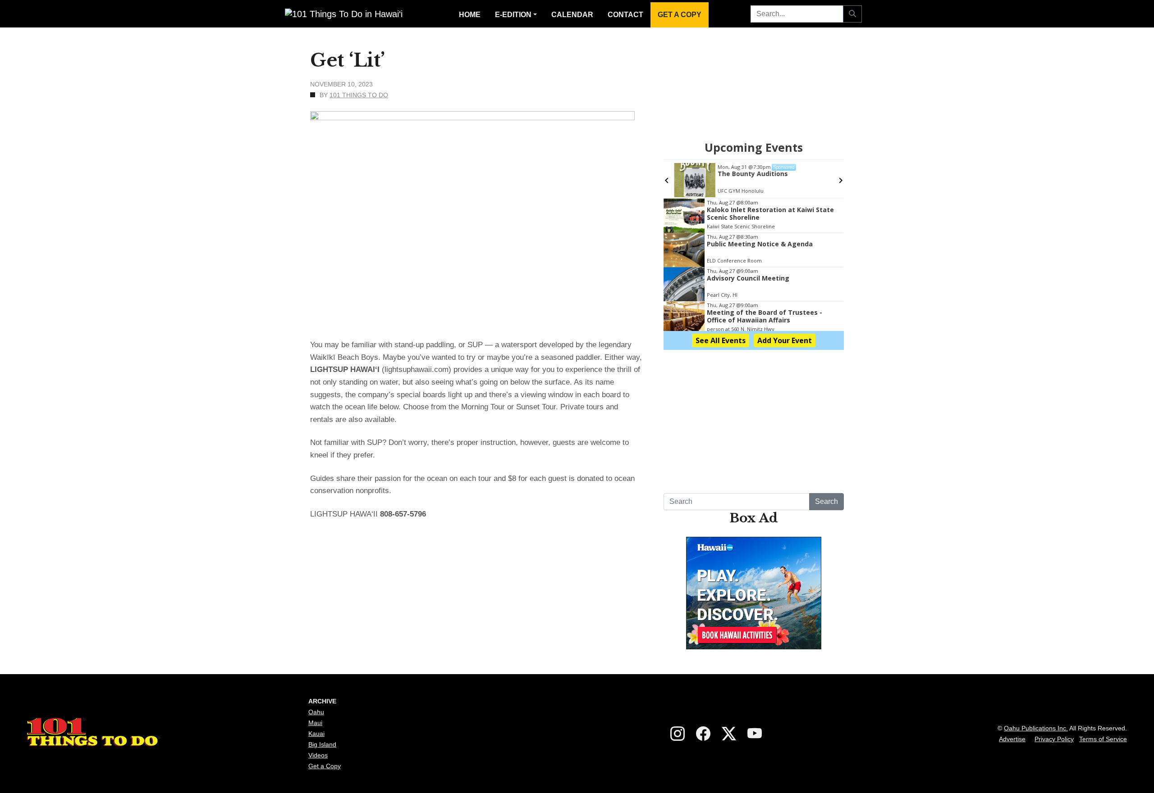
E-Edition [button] (513, 14)
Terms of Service (1103, 739)
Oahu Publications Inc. (1036, 728)
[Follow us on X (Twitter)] (729, 734)
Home (470, 14)
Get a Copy (679, 14)
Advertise (1012, 739)
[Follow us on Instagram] (677, 734)
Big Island (322, 744)
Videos (318, 755)
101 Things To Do (359, 95)
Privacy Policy (1054, 739)
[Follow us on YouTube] (754, 734)
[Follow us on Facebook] (703, 734)
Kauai (316, 733)
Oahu (316, 712)
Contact (625, 14)
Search (826, 501)
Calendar (572, 14)
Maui (315, 722)
